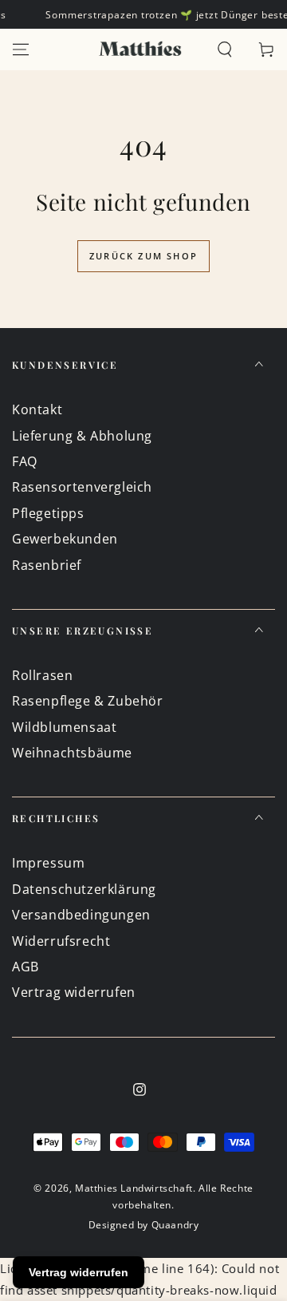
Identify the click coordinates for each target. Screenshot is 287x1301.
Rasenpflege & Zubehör (87, 701)
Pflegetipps (48, 513)
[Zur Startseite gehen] (140, 49)
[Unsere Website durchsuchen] (225, 49)
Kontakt (37, 409)
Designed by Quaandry (143, 1225)
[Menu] (20, 49)
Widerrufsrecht (61, 941)
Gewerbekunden (65, 539)
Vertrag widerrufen (74, 992)
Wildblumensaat (64, 727)
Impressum (48, 863)
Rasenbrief (46, 565)
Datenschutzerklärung (84, 889)
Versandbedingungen (81, 914)
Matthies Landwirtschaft (134, 1188)
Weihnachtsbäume (72, 752)
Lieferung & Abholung (82, 436)
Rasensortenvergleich (82, 487)
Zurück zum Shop (143, 256)
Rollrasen (42, 675)
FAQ (24, 461)
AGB (25, 966)
